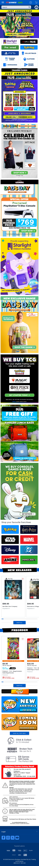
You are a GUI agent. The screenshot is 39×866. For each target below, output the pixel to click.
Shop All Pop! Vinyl (19, 733)
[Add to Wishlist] (22, 578)
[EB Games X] (12, 838)
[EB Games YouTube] (17, 838)
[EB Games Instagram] (8, 838)
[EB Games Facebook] (3, 838)
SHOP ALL (19, 622)
